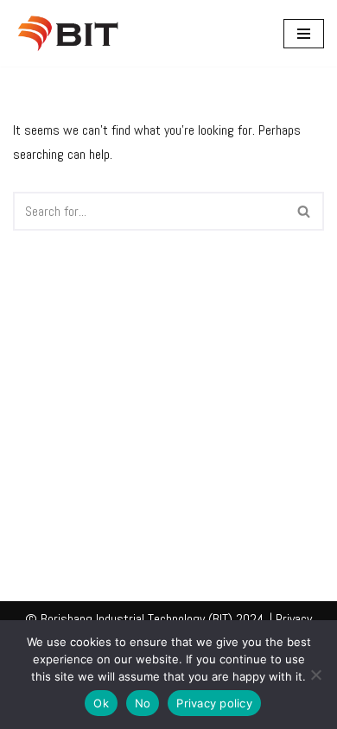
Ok (101, 703)
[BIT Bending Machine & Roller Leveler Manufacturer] (72, 33)
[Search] (304, 211)
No (143, 703)
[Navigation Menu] (303, 33)
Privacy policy (214, 703)
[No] (315, 674)
